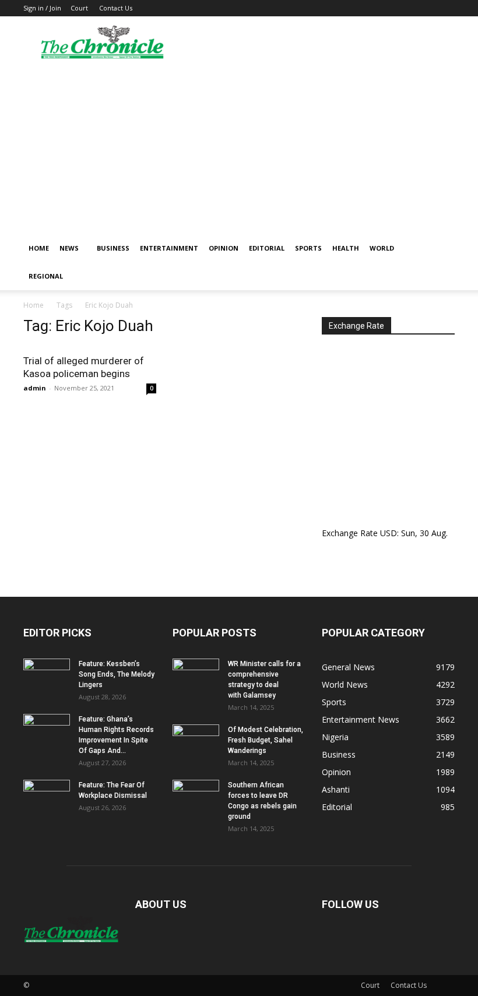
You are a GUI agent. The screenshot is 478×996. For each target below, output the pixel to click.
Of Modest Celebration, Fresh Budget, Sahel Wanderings (265, 740)
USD (388, 533)
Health (345, 248)
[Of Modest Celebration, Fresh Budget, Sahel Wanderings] (196, 740)
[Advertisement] (239, 146)
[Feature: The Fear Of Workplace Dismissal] (46, 796)
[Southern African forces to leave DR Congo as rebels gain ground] (196, 796)
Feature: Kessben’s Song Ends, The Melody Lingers (116, 674)
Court (79, 7)
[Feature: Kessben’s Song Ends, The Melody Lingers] (46, 675)
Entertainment (169, 248)
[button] (441, 248)
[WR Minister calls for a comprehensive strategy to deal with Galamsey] (196, 675)
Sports (308, 248)
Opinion (223, 248)
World (382, 248)
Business (113, 248)
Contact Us (115, 7)
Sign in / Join (42, 7)
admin (34, 387)
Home (39, 248)
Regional (46, 276)
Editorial (266, 248)
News (69, 248)
